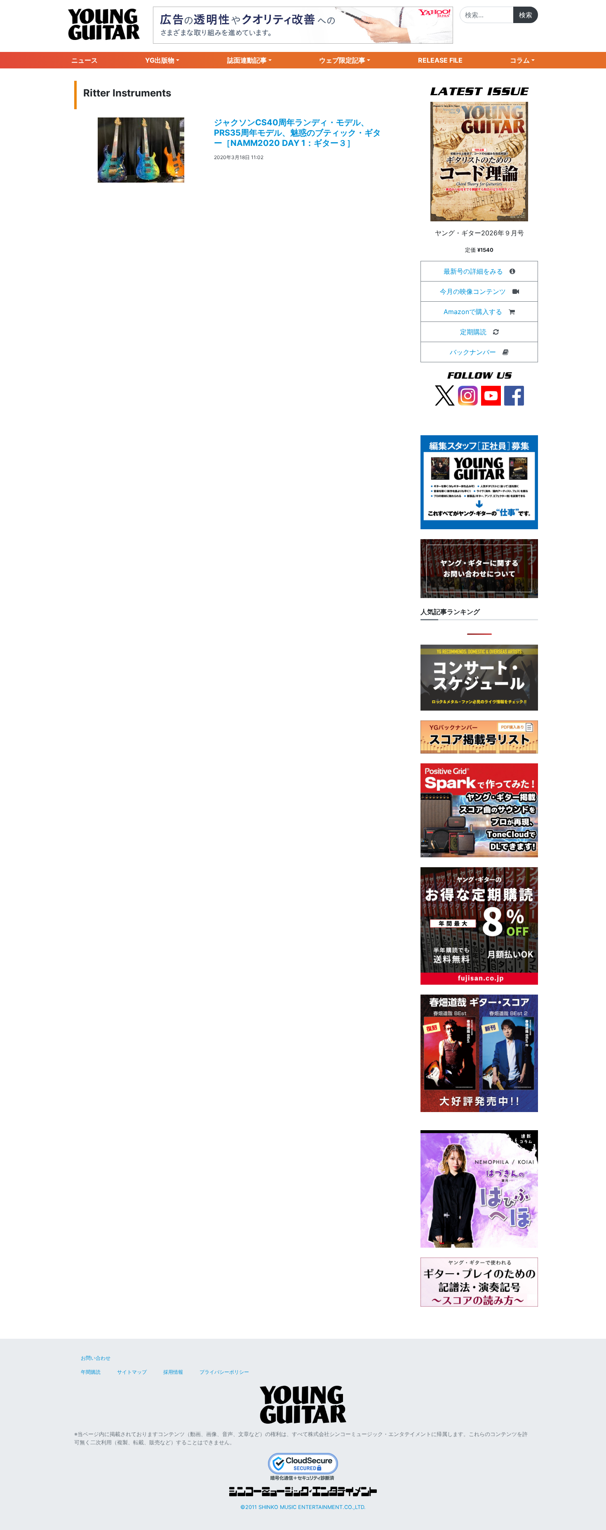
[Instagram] (468, 395)
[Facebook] (514, 395)
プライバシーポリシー (224, 1372)
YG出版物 (159, 60)
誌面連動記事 (247, 60)
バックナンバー (473, 352)
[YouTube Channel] (491, 395)
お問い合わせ (95, 1358)
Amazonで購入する (473, 311)
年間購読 (91, 1372)
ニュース (84, 60)
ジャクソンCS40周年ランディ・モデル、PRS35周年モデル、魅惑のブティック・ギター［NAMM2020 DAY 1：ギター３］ (297, 132)
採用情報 (173, 1372)
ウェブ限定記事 (342, 60)
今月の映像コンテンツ (473, 291)
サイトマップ (132, 1372)
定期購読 (473, 332)
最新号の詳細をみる (473, 271)
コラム (520, 60)
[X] (445, 395)
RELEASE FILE (440, 60)
